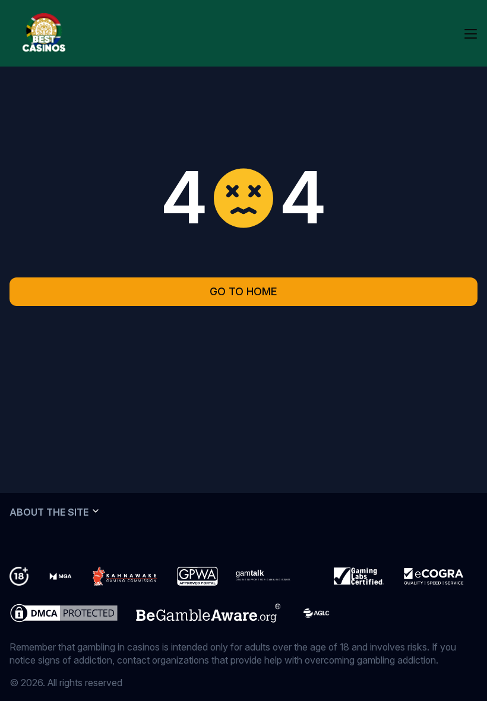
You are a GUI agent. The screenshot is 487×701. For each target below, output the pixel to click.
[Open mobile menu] (470, 33)
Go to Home (243, 291)
